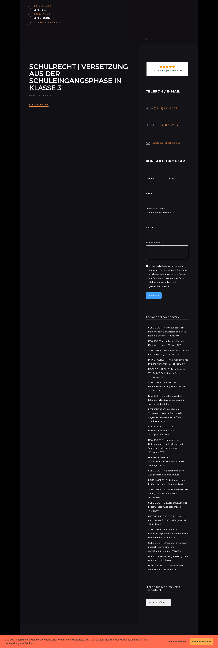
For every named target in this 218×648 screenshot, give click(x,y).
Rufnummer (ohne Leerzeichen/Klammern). (159, 210)
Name (172, 178)
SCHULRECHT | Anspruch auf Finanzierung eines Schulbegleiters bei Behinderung (168, 533)
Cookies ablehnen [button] (177, 641)
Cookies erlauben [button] (201, 641)
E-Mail (149, 193)
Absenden (154, 295)
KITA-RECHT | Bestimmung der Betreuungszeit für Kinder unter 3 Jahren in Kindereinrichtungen (165, 444)
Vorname (150, 178)
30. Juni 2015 (45, 95)
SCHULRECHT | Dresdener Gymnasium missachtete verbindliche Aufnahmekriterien (168, 547)
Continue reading (39, 104)
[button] (38, 643)
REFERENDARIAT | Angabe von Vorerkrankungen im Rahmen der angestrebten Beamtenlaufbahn (165, 413)
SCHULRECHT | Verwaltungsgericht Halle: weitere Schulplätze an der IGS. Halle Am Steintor (167, 331)
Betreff (150, 227)
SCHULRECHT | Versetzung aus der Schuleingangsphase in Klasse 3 (78, 77)
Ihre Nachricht (154, 242)
